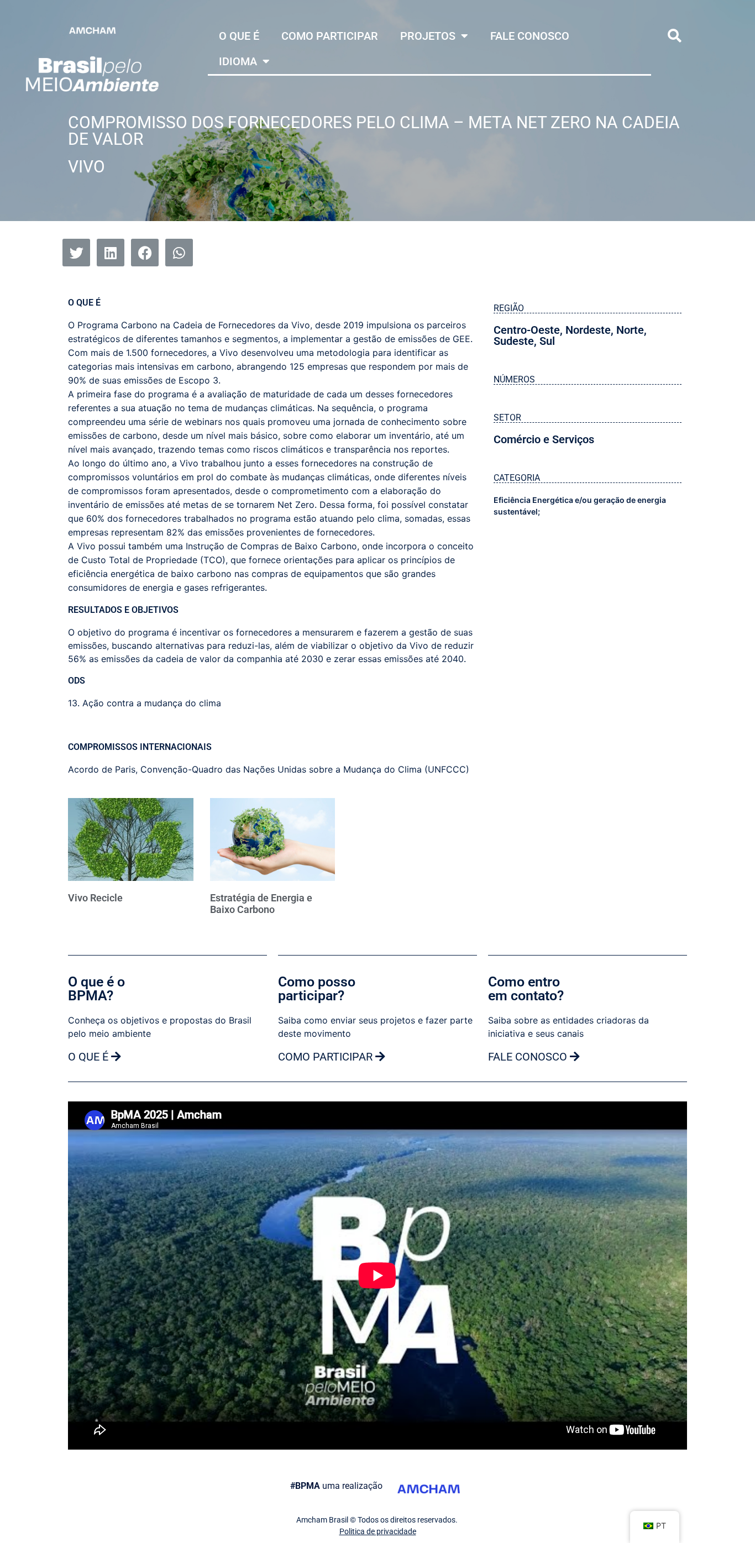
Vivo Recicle (95, 898)
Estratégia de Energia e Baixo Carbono (261, 904)
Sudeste (514, 341)
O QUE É (239, 36)
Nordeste (588, 330)
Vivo (86, 166)
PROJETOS (427, 36)
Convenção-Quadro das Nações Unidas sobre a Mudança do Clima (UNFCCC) (304, 769)
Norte (630, 330)
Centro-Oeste (527, 330)
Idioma (238, 61)
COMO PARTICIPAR (329, 36)
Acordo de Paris (101, 769)
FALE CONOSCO (529, 36)
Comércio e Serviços (544, 439)
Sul (547, 341)
